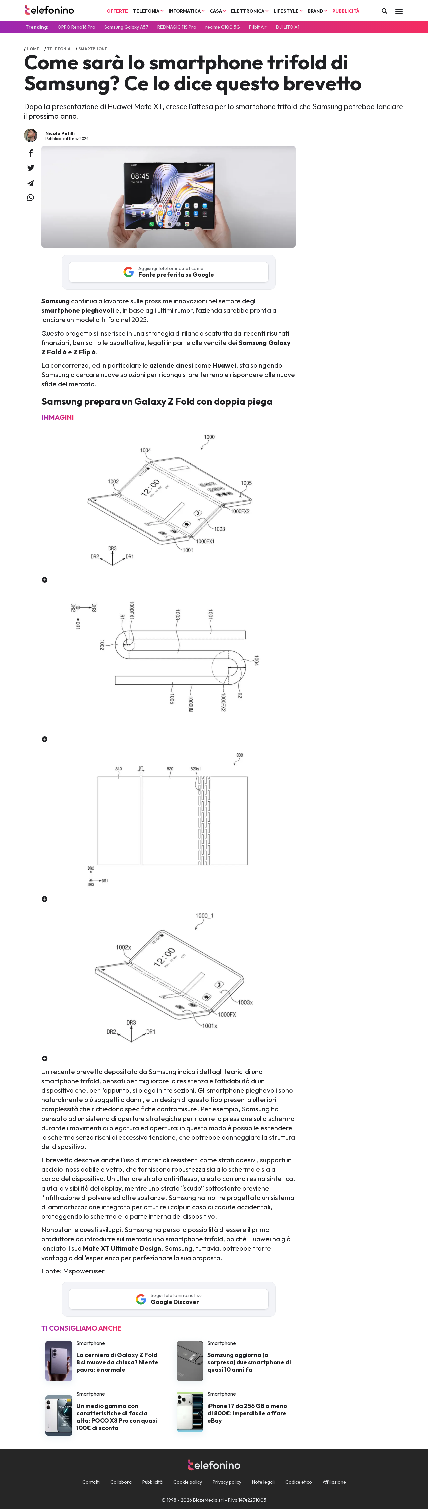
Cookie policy (187, 1482)
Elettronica (248, 11)
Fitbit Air (258, 27)
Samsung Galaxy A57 (126, 27)
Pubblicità (345, 11)
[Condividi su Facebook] (30, 154)
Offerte (117, 11)
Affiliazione (334, 1482)
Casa (216, 11)
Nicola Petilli (60, 133)
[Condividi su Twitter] (30, 168)
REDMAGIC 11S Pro (176, 27)
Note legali (263, 1482)
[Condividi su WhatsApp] (30, 198)
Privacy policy (227, 1482)
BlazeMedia (205, 1500)
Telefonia (146, 11)
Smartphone (92, 48)
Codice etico (298, 1482)
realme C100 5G (222, 27)
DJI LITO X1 (287, 27)
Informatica (185, 11)
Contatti (91, 1482)
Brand (316, 11)
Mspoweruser (84, 1271)
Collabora (121, 1482)
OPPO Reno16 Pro (76, 27)
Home (33, 48)
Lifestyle (287, 11)
